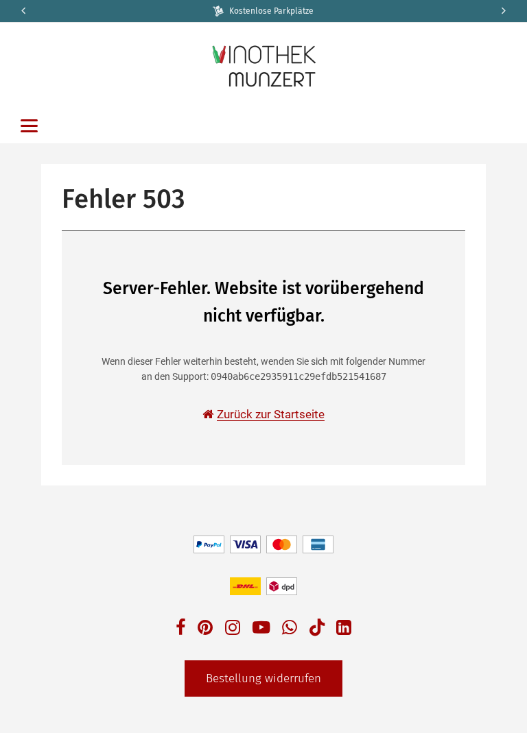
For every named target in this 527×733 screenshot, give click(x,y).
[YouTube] (261, 629)
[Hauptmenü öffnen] (29, 125)
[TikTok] (317, 630)
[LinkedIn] (343, 629)
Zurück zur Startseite (271, 414)
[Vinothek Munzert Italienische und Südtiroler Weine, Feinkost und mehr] (263, 65)
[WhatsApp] (289, 629)
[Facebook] (181, 629)
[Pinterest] (205, 629)
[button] (504, 11)
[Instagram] (232, 629)
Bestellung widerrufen (263, 678)
